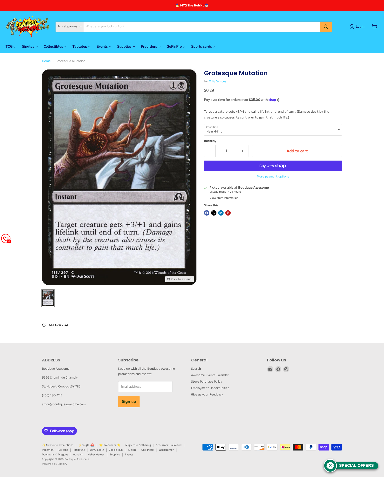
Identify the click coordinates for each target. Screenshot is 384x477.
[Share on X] (213, 213)
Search (196, 368)
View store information (224, 198)
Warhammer (166, 450)
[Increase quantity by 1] (242, 151)
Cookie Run (116, 450)
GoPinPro (174, 46)
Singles (28, 46)
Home (46, 61)
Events (103, 46)
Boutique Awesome (56, 368)
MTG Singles (217, 81)
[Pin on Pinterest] (228, 213)
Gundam (78, 455)
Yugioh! (132, 450)
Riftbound (79, 450)
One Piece (147, 450)
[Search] (326, 27)
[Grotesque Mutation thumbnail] (48, 298)
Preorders (149, 46)
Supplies (124, 46)
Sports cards (202, 46)
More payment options (273, 176)
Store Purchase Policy (206, 381)
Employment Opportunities (210, 388)
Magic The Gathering (138, 445)
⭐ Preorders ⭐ (109, 445)
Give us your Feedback (207, 394)
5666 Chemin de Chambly (60, 377)
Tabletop (80, 46)
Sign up (129, 401)
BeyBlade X (97, 450)
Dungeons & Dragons (55, 455)
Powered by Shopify (54, 464)
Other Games (96, 455)
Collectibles (54, 46)
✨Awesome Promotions (57, 445)
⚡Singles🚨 (86, 445)
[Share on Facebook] (206, 213)
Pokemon (48, 450)
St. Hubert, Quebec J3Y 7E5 (61, 386)
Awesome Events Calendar (210, 375)
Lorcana (63, 450)
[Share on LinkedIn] (221, 213)
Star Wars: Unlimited (169, 445)
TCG (10, 46)
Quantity (210, 141)
